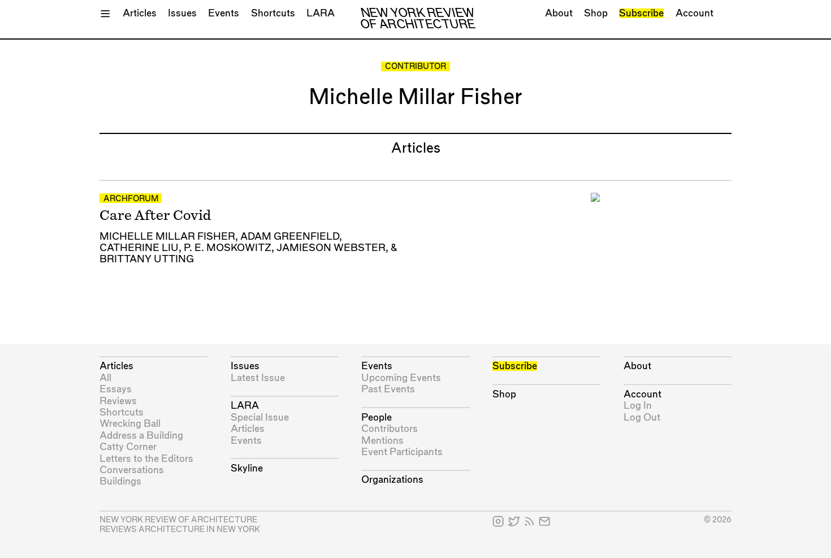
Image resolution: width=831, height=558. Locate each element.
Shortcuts (273, 13)
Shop (596, 13)
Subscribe (641, 13)
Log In (638, 405)
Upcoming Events (401, 378)
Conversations (131, 470)
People (376, 417)
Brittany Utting (146, 259)
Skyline (247, 468)
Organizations (392, 480)
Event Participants (402, 452)
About (559, 13)
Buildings (120, 481)
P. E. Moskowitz (227, 248)
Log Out (642, 417)
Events (223, 13)
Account (694, 13)
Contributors (389, 429)
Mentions (382, 440)
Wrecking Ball (130, 424)
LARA (320, 13)
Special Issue (260, 417)
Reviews (118, 401)
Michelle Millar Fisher (167, 236)
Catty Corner (128, 447)
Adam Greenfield (289, 236)
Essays (115, 389)
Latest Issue (258, 378)
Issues (182, 13)
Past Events (388, 389)
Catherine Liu (139, 248)
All (105, 378)
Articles (140, 13)
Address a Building (141, 435)
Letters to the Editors (146, 459)
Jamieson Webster (331, 248)
